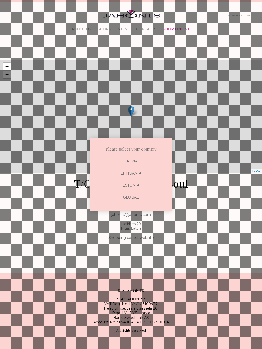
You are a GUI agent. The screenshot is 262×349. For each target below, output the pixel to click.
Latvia (131, 161)
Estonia (131, 185)
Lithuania (131, 173)
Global (131, 197)
